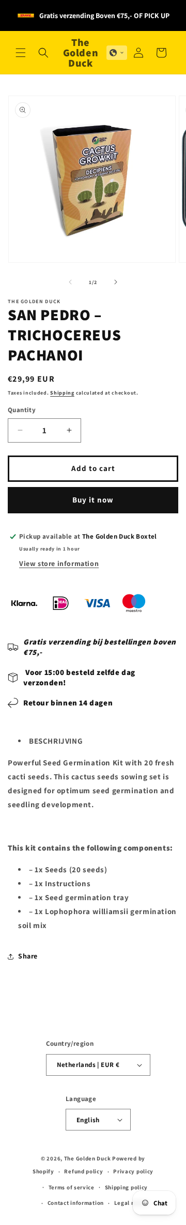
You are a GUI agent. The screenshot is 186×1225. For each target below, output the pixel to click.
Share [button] (28, 956)
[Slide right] (115, 282)
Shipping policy (126, 1187)
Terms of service (72, 1187)
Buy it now (93, 500)
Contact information (76, 1202)
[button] (20, 52)
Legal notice (131, 1202)
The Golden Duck (87, 1158)
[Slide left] (70, 282)
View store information (59, 563)
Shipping (62, 392)
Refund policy (83, 1171)
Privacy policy (133, 1171)
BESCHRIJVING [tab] (56, 741)
